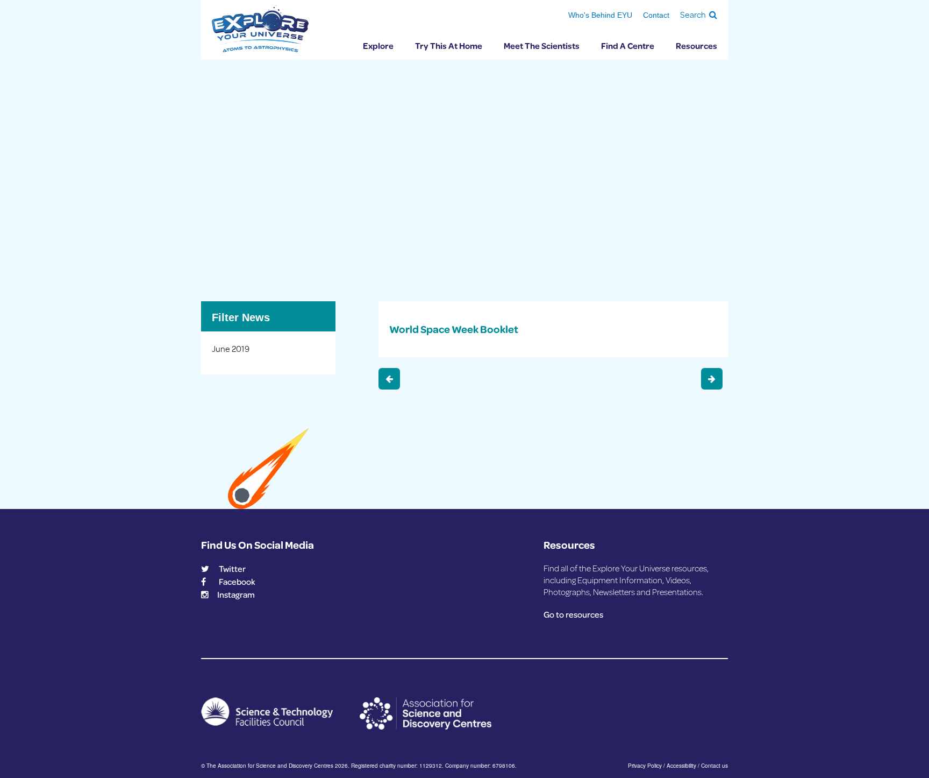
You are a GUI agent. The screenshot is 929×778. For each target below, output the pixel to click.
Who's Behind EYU (600, 15)
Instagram (236, 594)
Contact (656, 15)
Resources (696, 45)
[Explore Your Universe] (260, 28)
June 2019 (230, 348)
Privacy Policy (645, 765)
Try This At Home (448, 45)
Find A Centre (627, 45)
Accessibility (681, 765)
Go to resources (573, 614)
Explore (378, 45)
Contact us (714, 765)
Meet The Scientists (542, 45)
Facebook (237, 581)
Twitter (232, 568)
